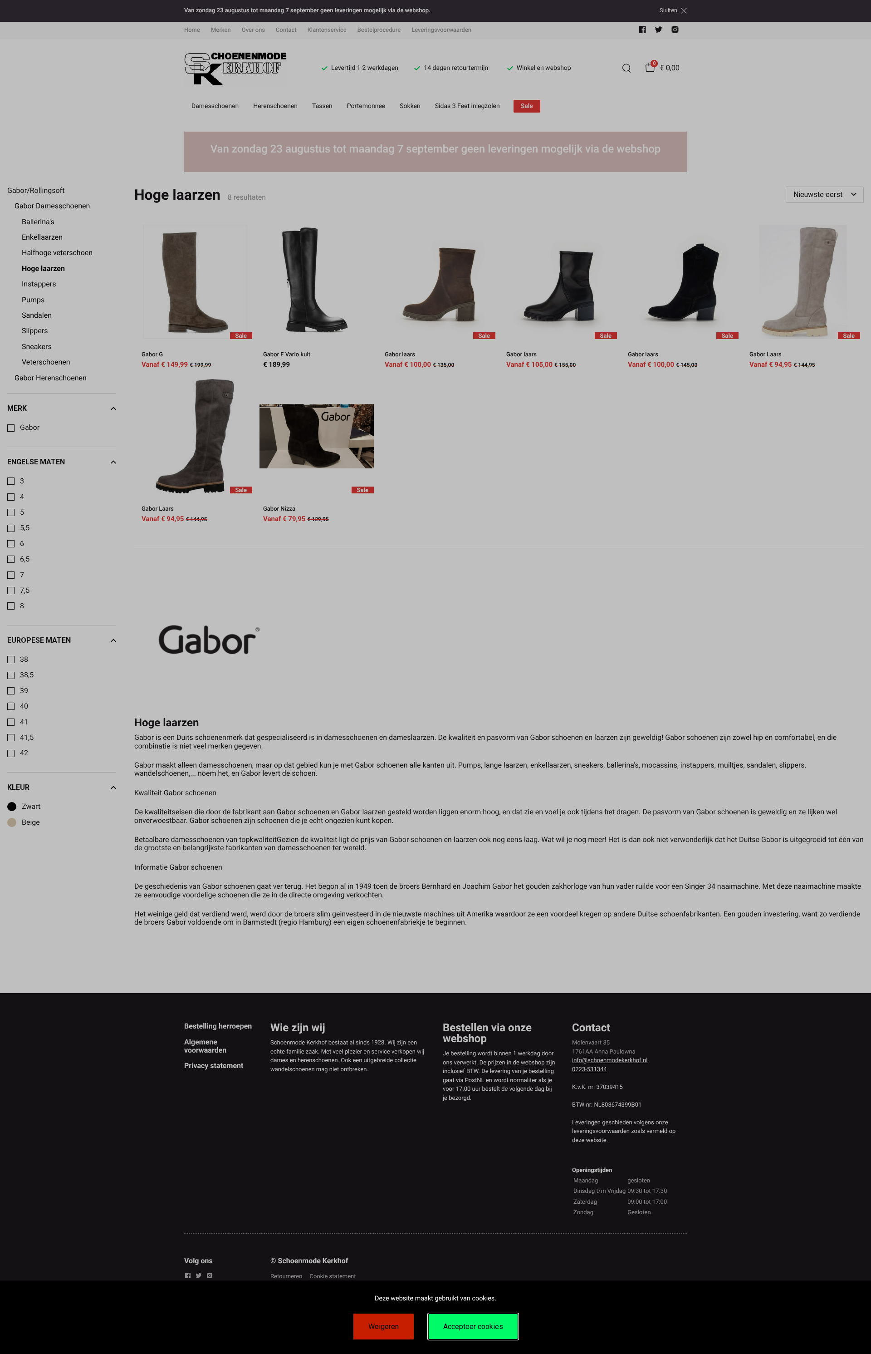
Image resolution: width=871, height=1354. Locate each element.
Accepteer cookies (473, 1326)
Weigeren (383, 1326)
